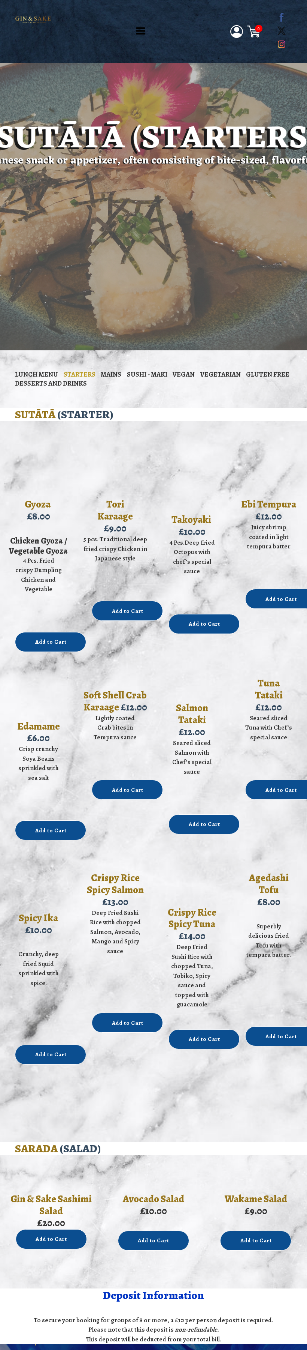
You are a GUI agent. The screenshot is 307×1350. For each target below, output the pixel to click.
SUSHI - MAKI (147, 374)
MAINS (111, 374)
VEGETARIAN (220, 374)
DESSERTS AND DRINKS (51, 383)
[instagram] (282, 44)
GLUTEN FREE (267, 374)
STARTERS (79, 374)
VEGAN (184, 374)
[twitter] (282, 31)
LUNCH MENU (36, 374)
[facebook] (282, 17)
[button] (140, 31)
